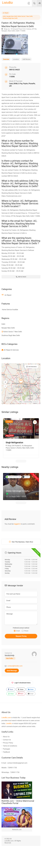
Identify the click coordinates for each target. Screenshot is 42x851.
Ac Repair (5, 13)
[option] (21, 438)
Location (16, 59)
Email (31, 693)
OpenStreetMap (28, 402)
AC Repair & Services (11, 350)
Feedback (6, 752)
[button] (5, 382)
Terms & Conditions (10, 746)
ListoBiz (7, 2)
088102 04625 (22, 277)
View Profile (9, 658)
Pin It (21, 693)
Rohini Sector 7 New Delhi (25, 16)
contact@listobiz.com (14, 666)
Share (11, 689)
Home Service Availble (10, 310)
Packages (6, 749)
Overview (6, 59)
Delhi (4, 16)
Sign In (29, 3)
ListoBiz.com (6, 718)
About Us (6, 737)
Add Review (26, 59)
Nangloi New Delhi (11, 16)
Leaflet (20, 402)
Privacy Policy (8, 743)
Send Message (12, 670)
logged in (17, 524)
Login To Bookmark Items (22, 683)
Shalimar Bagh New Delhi (10, 18)
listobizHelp (9, 655)
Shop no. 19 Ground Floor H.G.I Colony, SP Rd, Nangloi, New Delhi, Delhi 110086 (19, 30)
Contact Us (7, 740)
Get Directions (32, 366)
